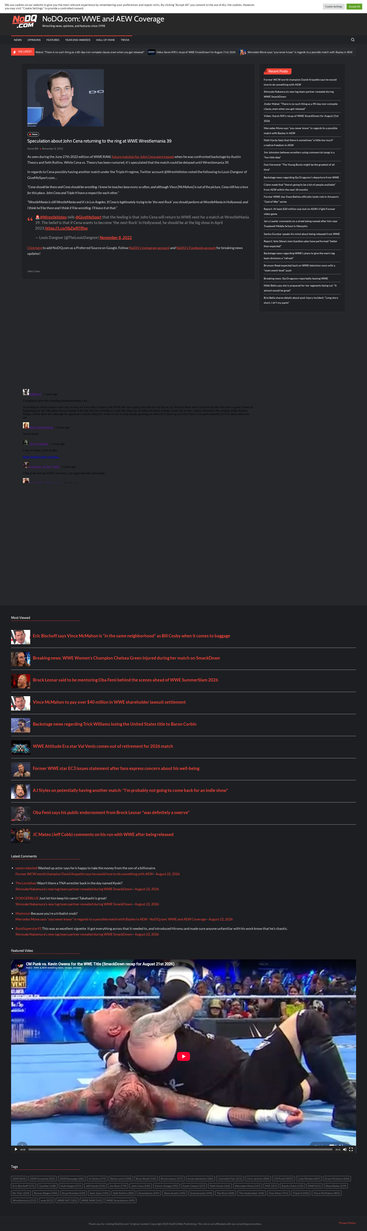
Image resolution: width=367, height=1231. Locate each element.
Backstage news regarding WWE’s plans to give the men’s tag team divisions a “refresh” (299, 256)
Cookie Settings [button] (333, 6)
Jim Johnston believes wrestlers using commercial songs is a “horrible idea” (299, 155)
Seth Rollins (123, 1193)
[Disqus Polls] (138, 334)
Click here (34, 248)
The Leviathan (26, 883)
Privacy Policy (347, 1223)
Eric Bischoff (24, 1185)
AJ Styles (97, 1178)
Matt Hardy (220, 1185)
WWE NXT (67, 1200)
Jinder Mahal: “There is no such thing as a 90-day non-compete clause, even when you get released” (301, 106)
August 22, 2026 (168, 874)
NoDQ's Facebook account (196, 248)
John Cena (33, 271)
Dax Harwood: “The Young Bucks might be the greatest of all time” (299, 167)
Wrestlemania (24, 1200)
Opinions (34, 39)
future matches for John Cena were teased (143, 157)
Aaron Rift (32, 148)
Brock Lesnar (172, 1178)
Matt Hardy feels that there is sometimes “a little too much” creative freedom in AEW (298, 142)
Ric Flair (21, 1193)
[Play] (16, 1149)
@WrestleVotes (53, 217)
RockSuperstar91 (28, 928)
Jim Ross (118, 1185)
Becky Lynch (121, 1178)
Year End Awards (77, 39)
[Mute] (345, 1149)
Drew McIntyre (337, 1178)
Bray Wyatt (146, 1178)
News (18, 39)
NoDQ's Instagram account (149, 248)
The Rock (225, 1193)
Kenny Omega (166, 1185)
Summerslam (201, 1193)
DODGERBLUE (27, 898)
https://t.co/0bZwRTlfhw (66, 228)
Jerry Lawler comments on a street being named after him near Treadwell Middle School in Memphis (301, 223)
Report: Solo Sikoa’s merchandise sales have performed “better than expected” (300, 244)
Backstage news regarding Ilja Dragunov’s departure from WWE (301, 177)
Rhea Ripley (336, 1185)
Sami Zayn (99, 1193)
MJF (271, 1185)
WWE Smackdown (120, 1200)
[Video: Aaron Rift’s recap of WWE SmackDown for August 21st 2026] (103, 52)
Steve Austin (174, 1193)
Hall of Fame (105, 39)
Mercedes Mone (248, 1185)
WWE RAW (91, 1200)
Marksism (22, 913)
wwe (47, 1200)
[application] (183, 1056)
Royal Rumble (73, 1193)
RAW (314, 1185)
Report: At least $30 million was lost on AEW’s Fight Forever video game (299, 211)
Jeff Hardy (95, 1185)
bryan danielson (200, 1178)
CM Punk (283, 1178)
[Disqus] (138, 435)
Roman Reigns (45, 1193)
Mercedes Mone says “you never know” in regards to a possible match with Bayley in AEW (251, 52)
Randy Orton (293, 1185)
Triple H (301, 1193)
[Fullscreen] (351, 1149)
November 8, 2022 (116, 237)
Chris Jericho (258, 1178)
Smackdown (148, 1193)
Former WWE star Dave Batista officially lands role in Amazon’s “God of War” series (301, 199)
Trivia (125, 39)
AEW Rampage (72, 1178)
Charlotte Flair (230, 1178)
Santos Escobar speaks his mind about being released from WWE (302, 234)
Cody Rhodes (309, 1178)
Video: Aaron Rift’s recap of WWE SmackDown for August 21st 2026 (147, 52)
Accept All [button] (354, 6)
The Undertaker (251, 1193)
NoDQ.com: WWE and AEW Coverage (103, 18)
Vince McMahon (326, 1193)
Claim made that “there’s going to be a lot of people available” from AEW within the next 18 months (299, 187)
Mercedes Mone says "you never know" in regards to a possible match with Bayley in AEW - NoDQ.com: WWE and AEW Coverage (110, 919)
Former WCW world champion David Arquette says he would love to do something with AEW (300, 82)
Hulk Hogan (70, 1185)
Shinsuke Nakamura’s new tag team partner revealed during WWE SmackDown (299, 94)
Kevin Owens (194, 1185)
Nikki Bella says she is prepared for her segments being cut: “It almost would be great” (300, 288)
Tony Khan (278, 1193)
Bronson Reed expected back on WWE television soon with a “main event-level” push (299, 268)
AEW (19, 1178)
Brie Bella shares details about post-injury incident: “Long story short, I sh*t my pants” (301, 300)
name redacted (26, 868)
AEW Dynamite (42, 1178)
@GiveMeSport (88, 217)
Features (52, 39)
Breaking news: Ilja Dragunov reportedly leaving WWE (296, 278)
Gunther (47, 1185)
